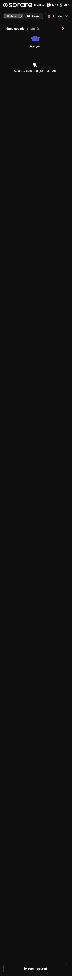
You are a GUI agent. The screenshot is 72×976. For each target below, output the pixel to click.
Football (39, 5)
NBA (55, 5)
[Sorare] (17, 5)
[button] (58, 16)
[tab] (33, 16)
